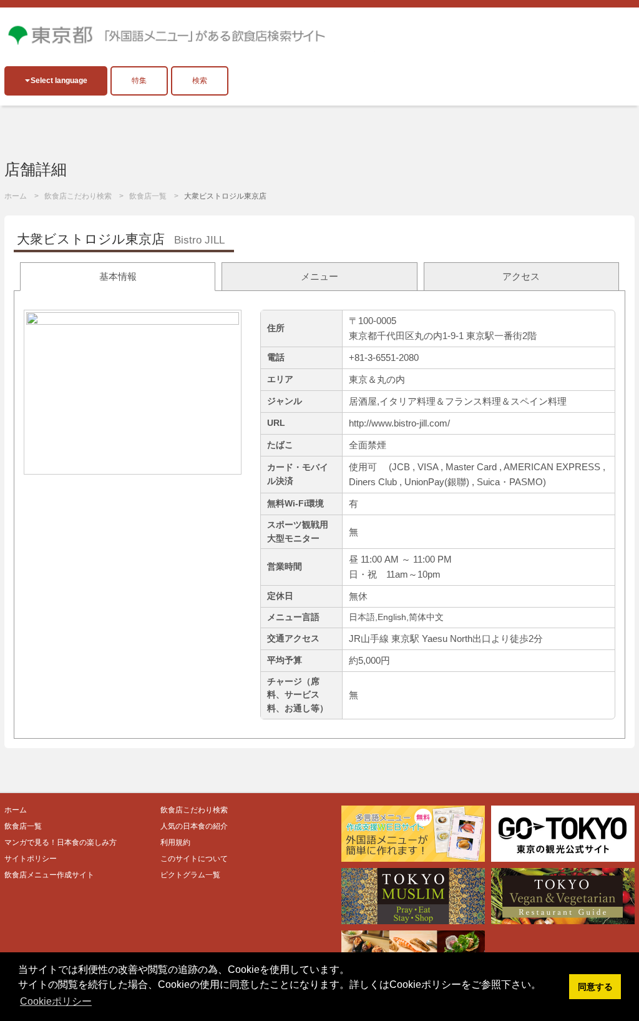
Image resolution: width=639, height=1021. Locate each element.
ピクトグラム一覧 (190, 875)
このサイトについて (194, 858)
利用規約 (175, 842)
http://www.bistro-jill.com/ (399, 423)
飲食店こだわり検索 (78, 196)
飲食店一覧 (148, 196)
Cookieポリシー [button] (56, 1001)
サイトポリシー (30, 858)
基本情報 (118, 276)
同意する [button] (595, 987)
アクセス (521, 276)
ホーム (15, 196)
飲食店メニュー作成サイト (49, 875)
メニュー (319, 276)
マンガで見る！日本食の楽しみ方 (60, 842)
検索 (199, 80)
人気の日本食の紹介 (194, 826)
